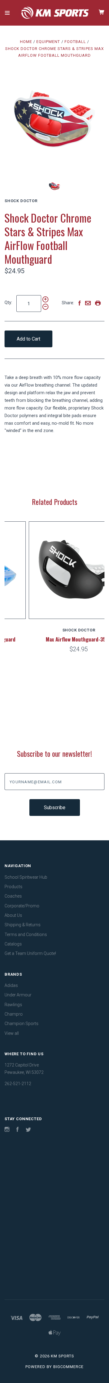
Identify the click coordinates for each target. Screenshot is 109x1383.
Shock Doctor (21, 200)
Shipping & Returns (23, 924)
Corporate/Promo (22, 905)
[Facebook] (17, 1130)
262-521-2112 (18, 1083)
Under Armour (18, 994)
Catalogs (13, 944)
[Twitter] (28, 1130)
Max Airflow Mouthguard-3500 (55, 639)
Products (13, 886)
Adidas (11, 985)
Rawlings (13, 1004)
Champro (14, 1014)
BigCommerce (68, 1366)
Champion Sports (21, 1023)
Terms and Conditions (26, 934)
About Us (13, 915)
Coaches (13, 896)
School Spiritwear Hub (26, 877)
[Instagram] (7, 1130)
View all (12, 1033)
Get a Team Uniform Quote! (30, 953)
